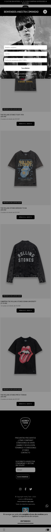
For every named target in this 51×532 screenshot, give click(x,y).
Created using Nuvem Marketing (25, 77)
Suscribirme (25, 68)
